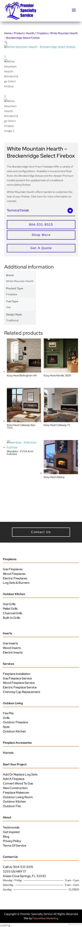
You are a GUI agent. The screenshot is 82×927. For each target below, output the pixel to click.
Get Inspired (11, 832)
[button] (5, 42)
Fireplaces (9, 559)
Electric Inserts (13, 652)
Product (18, 33)
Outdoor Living (13, 703)
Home (7, 33)
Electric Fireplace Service (20, 687)
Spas (6, 727)
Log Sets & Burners (16, 583)
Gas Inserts (10, 643)
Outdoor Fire (12, 806)
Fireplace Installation (16, 674)
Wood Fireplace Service (19, 683)
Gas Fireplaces (13, 569)
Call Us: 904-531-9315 (18, 867)
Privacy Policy (12, 841)
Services (8, 664)
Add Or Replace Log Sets (20, 774)
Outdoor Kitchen (14, 594)
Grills (6, 718)
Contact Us (10, 857)
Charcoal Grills (12, 613)
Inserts (7, 633)
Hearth (30, 33)
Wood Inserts (12, 648)
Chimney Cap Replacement (21, 692)
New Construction (15, 788)
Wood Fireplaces (14, 574)
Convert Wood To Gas (18, 783)
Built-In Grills (11, 618)
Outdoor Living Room (18, 797)
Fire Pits (8, 713)
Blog (6, 837)
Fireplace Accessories (17, 743)
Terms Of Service (14, 846)
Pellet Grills (10, 609)
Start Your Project (15, 764)
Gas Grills (9, 604)
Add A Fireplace (13, 779)
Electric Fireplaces (15, 578)
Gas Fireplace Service (17, 678)
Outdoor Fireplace (15, 722)
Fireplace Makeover (16, 793)
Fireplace (42, 33)
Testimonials (11, 827)
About (7, 817)
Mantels (8, 753)
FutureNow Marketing (45, 918)
